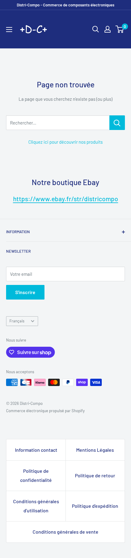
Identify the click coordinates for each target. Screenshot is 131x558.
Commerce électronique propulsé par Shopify (45, 410)
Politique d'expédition (95, 506)
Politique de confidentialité (36, 475)
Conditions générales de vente (65, 532)
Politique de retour (95, 475)
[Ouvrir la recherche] (95, 29)
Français (16, 320)
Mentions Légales (95, 450)
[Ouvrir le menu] (9, 29)
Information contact (36, 450)
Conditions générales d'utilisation (36, 505)
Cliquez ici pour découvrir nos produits (65, 142)
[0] (120, 29)
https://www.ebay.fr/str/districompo (65, 198)
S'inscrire (25, 292)
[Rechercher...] (117, 122)
